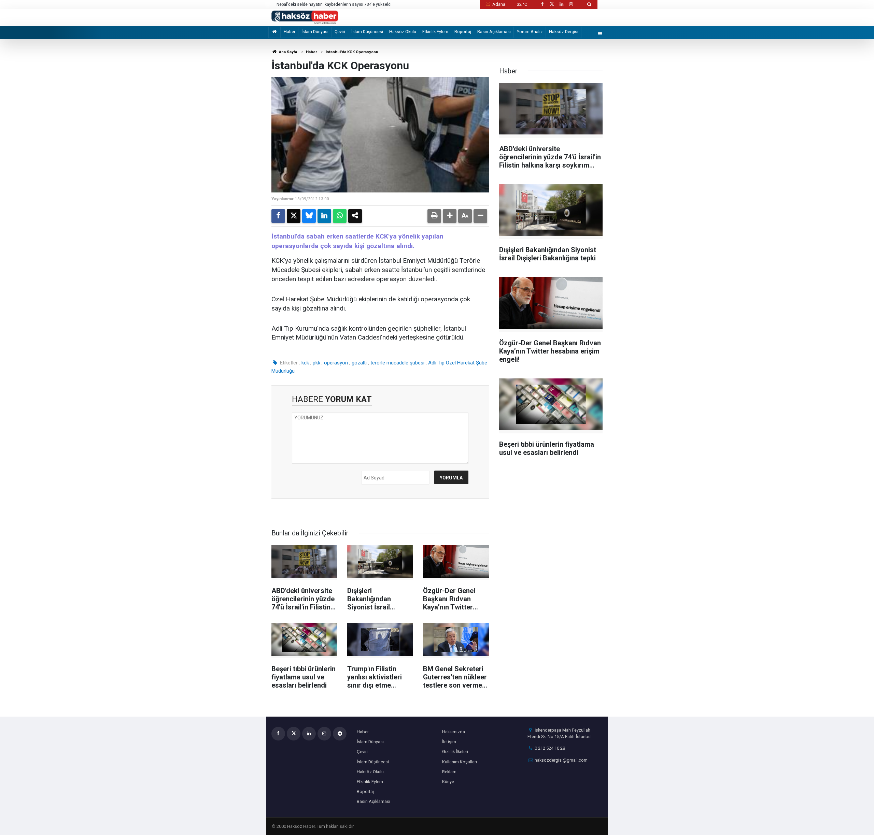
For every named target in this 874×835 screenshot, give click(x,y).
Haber (289, 31)
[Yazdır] (434, 216)
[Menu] (600, 34)
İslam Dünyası (314, 31)
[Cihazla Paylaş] (355, 216)
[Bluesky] (309, 216)
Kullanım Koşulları (459, 761)
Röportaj (462, 31)
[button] (449, 216)
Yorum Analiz (530, 31)
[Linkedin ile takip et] (561, 4)
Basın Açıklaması (494, 31)
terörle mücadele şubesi (397, 363)
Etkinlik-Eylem (435, 31)
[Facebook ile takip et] (542, 4)
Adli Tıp (436, 363)
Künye (448, 781)
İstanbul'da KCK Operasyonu (352, 52)
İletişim (449, 741)
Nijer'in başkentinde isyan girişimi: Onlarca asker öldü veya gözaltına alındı (347, 4)
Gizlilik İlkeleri (455, 751)
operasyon (336, 363)
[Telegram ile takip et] (340, 733)
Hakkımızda (453, 731)
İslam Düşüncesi (367, 31)
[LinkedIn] (324, 216)
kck (305, 363)
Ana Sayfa (287, 52)
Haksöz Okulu (402, 31)
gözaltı (359, 363)
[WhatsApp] (340, 216)
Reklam (449, 771)
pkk (316, 363)
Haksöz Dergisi (563, 31)
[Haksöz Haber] (304, 17)
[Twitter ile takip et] (551, 4)
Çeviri (340, 31)
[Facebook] (278, 216)
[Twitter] (293, 216)
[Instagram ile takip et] (571, 4)
